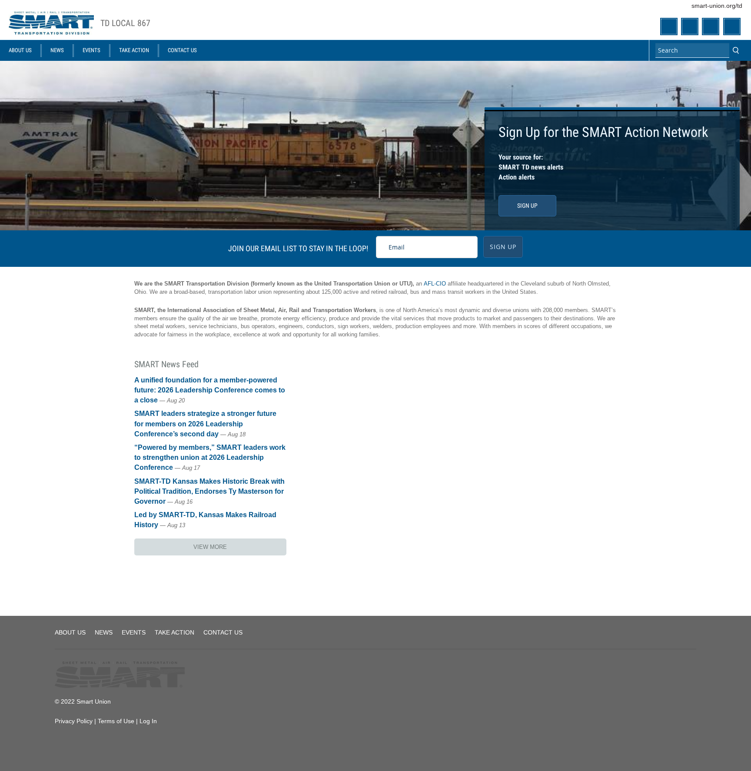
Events (91, 50)
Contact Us (182, 50)
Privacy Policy (74, 721)
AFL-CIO (435, 283)
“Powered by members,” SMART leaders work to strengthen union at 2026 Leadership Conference (210, 457)
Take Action (134, 50)
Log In (148, 721)
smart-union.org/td (716, 5)
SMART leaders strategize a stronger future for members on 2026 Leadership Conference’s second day (205, 423)
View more (210, 547)
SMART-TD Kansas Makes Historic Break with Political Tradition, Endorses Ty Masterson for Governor (209, 491)
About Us (20, 50)
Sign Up (527, 205)
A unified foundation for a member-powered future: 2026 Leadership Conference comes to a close (209, 390)
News (57, 50)
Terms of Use (116, 721)
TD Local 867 (125, 23)
